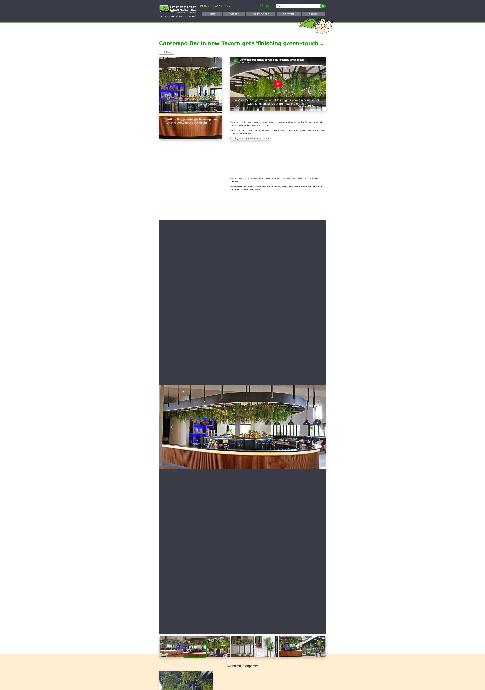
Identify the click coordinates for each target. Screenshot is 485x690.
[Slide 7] (313, 636)
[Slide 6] (290, 636)
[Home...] (177, 11)
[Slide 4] (242, 636)
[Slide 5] (266, 636)
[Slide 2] (195, 636)
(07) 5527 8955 (217, 6)
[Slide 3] (218, 636)
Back (168, 52)
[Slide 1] (171, 636)
